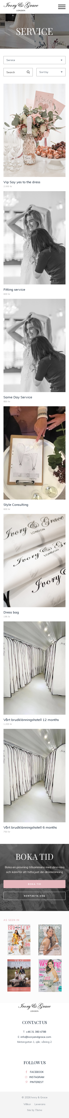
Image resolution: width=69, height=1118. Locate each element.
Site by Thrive (34, 1110)
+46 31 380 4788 (36, 1031)
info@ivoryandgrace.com (36, 1037)
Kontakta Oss (34, 895)
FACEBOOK (36, 1072)
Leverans (40, 1104)
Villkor (27, 1104)
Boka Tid (34, 884)
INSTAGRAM (36, 1077)
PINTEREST (36, 1082)
